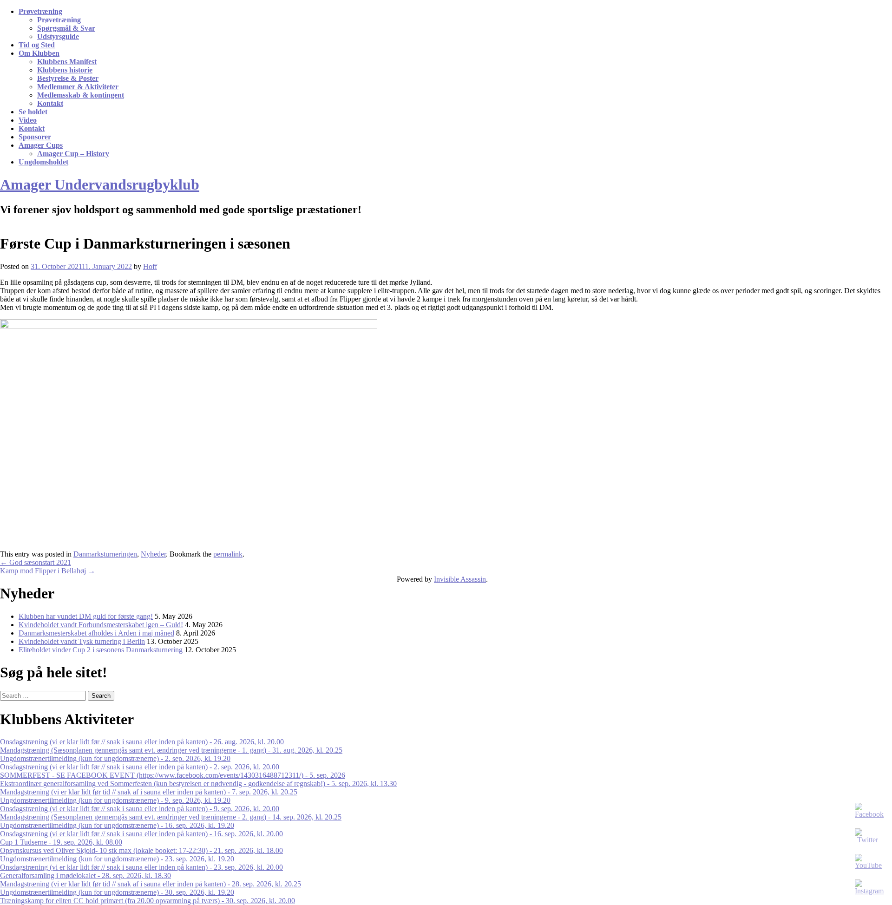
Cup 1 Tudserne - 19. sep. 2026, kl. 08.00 (61, 842)
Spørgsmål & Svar (66, 28)
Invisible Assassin (460, 579)
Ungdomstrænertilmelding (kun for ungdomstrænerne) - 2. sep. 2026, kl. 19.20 (115, 758)
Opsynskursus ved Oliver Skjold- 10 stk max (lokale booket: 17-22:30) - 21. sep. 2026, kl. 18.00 (141, 850)
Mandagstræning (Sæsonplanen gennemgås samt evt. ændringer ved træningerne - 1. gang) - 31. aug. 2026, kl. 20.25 (171, 750)
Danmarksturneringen (105, 554)
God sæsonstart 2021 (35, 562)
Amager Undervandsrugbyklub (99, 184)
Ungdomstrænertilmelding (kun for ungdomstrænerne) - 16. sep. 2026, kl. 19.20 (117, 825)
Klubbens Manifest (67, 62)
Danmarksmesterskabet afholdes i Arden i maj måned (96, 633)
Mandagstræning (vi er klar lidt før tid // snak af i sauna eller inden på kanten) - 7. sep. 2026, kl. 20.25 (148, 792)
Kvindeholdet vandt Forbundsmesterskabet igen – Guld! (101, 625)
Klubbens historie (64, 70)
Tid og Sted (37, 45)
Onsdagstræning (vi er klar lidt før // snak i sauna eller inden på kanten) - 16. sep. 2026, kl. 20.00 (141, 834)
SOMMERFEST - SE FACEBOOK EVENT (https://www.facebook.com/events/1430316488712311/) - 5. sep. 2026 (172, 775)
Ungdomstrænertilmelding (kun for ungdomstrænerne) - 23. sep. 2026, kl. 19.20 (117, 859)
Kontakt (50, 103)
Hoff (150, 266)
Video (28, 120)
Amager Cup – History (73, 153)
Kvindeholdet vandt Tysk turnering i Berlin (82, 641)
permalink (228, 554)
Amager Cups (41, 145)
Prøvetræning (40, 11)
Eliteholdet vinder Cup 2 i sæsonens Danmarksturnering (101, 650)
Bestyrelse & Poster (67, 78)
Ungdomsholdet (43, 162)
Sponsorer (35, 137)
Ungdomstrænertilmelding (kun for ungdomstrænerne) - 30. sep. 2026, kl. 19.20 (117, 892)
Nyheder (153, 554)
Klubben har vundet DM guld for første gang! (86, 616)
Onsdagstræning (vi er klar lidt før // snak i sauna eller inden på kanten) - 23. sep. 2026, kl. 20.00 (141, 867)
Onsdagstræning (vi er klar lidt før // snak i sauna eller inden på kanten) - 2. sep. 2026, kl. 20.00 (139, 767)
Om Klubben (39, 53)
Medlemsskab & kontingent (80, 95)
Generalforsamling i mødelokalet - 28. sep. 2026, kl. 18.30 (85, 875)
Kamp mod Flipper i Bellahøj (47, 571)
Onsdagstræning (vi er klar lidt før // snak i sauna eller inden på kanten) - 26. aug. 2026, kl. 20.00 (142, 742)
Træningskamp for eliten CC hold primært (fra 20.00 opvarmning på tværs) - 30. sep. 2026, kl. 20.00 (147, 901)
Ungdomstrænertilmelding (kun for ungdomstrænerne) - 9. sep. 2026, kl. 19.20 (115, 800)
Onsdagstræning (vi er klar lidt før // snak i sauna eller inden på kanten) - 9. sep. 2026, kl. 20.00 (139, 809)
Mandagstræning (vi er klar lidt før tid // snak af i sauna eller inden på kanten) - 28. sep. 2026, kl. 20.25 (150, 884)
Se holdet (33, 112)
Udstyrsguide (58, 36)
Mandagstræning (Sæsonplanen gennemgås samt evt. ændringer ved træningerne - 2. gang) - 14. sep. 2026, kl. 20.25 (170, 817)
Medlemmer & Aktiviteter (77, 87)
